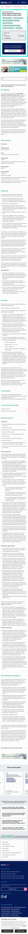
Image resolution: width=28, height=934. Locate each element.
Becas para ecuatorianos (16, 913)
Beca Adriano (5, 848)
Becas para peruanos (15, 911)
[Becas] (6, 2)
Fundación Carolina (17, 6)
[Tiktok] (5, 896)
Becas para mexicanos (15, 909)
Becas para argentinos (5, 911)
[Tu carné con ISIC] (14, 69)
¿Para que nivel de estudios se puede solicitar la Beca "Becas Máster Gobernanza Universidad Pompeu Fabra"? (14, 822)
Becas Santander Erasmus (8, 846)
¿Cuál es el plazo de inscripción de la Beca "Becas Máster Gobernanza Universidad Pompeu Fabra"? (14, 814)
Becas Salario (5, 857)
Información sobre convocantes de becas (10, 871)
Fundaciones (8, 6)
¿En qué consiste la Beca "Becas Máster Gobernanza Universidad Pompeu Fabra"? (14, 807)
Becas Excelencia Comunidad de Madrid (11, 852)
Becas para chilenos (5, 915)
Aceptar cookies (20, 931)
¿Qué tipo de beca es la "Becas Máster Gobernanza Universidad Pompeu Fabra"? (14, 828)
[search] (18, 2)
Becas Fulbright (5, 844)
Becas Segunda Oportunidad (8, 854)
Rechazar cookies (7, 931)
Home (2, 6)
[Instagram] (2, 896)
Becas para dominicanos (6, 916)
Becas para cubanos (14, 915)
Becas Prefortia (5, 850)
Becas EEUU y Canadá (5, 909)
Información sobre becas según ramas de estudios (12, 876)
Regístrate (24, 2)
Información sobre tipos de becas (8, 873)
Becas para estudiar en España (7, 907)
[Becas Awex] (14, 61)
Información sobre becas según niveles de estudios (12, 878)
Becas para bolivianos (16, 916)
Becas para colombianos (6, 913)
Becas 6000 (4, 842)
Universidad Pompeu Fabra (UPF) (8, 411)
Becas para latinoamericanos (20, 907)
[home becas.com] (5, 864)
